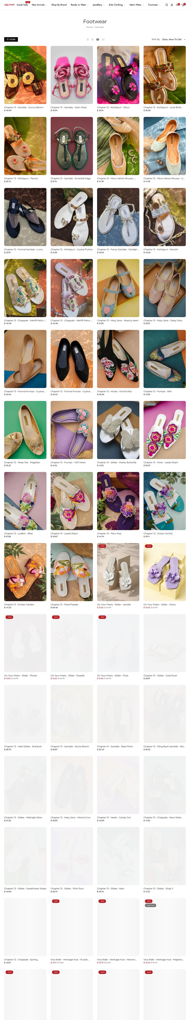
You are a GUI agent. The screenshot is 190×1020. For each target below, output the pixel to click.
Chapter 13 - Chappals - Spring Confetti (20, 959)
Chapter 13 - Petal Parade (64, 604)
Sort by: (156, 39)
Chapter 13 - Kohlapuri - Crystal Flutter (72, 249)
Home (89, 27)
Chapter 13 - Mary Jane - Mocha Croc (71, 817)
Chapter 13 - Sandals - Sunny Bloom (24, 107)
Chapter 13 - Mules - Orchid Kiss (114, 391)
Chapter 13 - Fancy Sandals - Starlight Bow (117, 249)
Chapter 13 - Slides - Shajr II (158, 888)
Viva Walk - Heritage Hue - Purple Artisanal (69, 959)
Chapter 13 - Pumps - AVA (158, 391)
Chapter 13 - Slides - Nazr (110, 888)
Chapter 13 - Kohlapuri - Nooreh (161, 249)
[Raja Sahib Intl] (9, 5)
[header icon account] (172, 5)
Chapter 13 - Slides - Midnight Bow (23, 817)
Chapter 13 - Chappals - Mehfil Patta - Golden (24, 320)
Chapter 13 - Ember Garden (19, 604)
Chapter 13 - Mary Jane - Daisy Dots (163, 320)
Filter (12, 39)
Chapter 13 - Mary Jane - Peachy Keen (118, 320)
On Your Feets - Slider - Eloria (160, 604)
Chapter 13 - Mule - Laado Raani (161, 462)
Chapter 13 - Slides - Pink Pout (67, 888)
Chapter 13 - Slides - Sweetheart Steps (25, 888)
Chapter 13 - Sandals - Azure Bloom (70, 746)
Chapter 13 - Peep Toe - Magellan (22, 462)
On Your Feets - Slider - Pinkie (20, 675)
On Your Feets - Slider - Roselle (68, 675)
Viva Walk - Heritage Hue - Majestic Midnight (163, 959)
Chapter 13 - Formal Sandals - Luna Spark (23, 249)
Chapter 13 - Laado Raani (64, 533)
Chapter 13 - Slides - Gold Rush (160, 675)
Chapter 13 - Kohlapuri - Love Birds (162, 107)
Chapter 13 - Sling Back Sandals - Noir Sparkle (164, 746)
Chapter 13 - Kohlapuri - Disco (113, 107)
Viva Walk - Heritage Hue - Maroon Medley (116, 959)
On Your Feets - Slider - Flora (112, 675)
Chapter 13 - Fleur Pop (109, 533)
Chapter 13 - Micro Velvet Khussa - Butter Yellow (115, 178)
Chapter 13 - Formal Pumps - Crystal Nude (24, 391)
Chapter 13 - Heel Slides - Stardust (23, 746)
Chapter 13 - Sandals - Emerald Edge (71, 178)
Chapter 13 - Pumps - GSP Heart (68, 462)
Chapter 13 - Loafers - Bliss (18, 533)
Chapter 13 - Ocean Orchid (158, 533)
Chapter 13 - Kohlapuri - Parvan (21, 178)
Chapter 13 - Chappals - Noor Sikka (162, 817)
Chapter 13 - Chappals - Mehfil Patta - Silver (71, 320)
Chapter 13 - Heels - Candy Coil (114, 817)
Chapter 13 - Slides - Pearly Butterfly (116, 462)
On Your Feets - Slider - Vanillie (114, 604)
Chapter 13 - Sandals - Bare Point (115, 746)
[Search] (167, 5)
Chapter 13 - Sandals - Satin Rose (69, 107)
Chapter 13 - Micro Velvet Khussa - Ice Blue (164, 178)
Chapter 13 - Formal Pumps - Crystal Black (70, 391)
